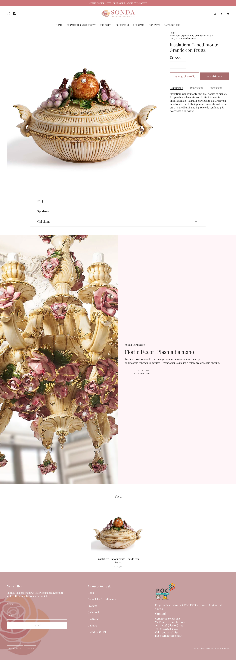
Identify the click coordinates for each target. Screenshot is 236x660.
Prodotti (92, 605)
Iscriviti (37, 625)
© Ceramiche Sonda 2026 (203, 648)
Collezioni (93, 612)
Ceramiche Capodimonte (142, 372)
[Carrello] (227, 13)
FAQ (40, 201)
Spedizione (216, 87)
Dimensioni (196, 87)
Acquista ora (214, 76)
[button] (59, 25)
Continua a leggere (182, 111)
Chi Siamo (93, 619)
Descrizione (176, 87)
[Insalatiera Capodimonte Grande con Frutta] (118, 531)
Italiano (13, 648)
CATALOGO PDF (97, 632)
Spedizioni (44, 211)
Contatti (92, 625)
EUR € (29, 648)
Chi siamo (44, 221)
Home (172, 32)
